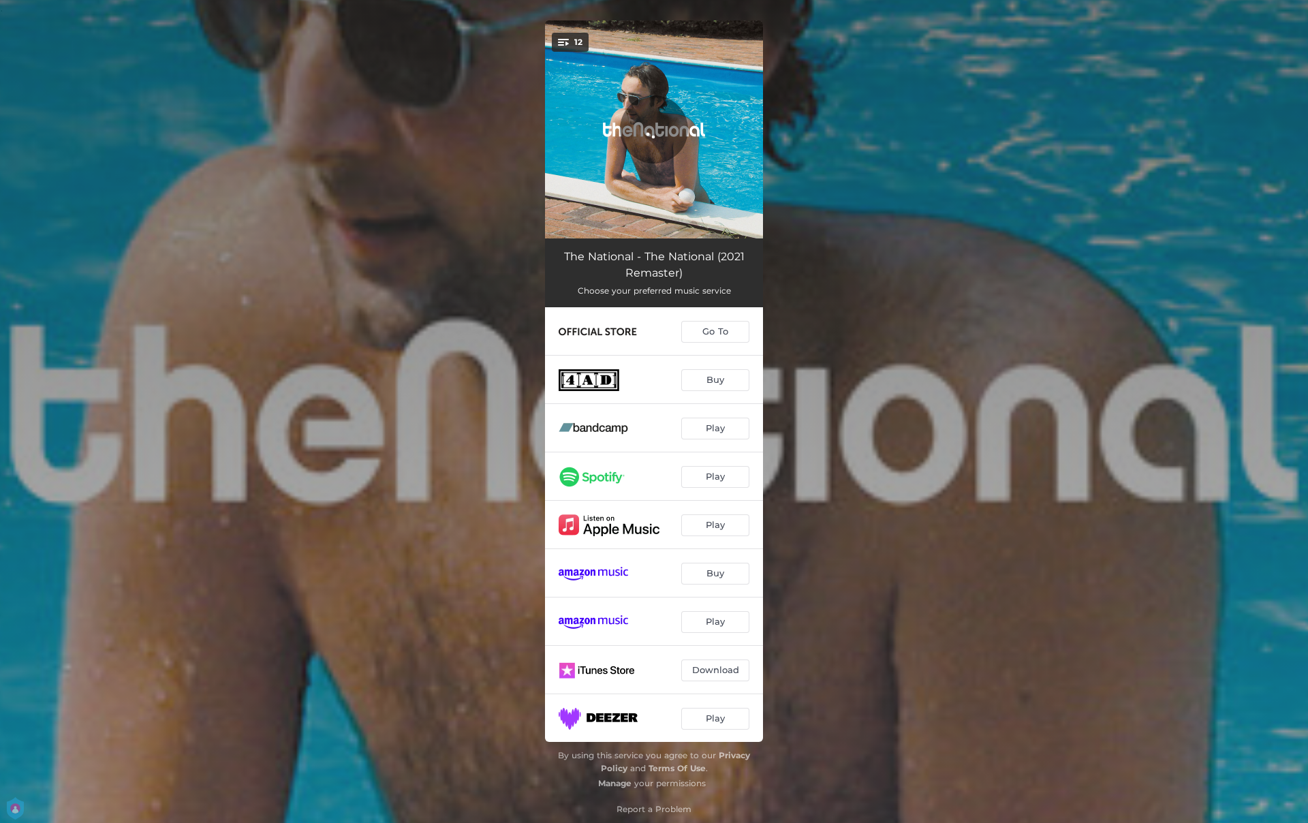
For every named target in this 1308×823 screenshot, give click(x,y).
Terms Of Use (677, 768)
